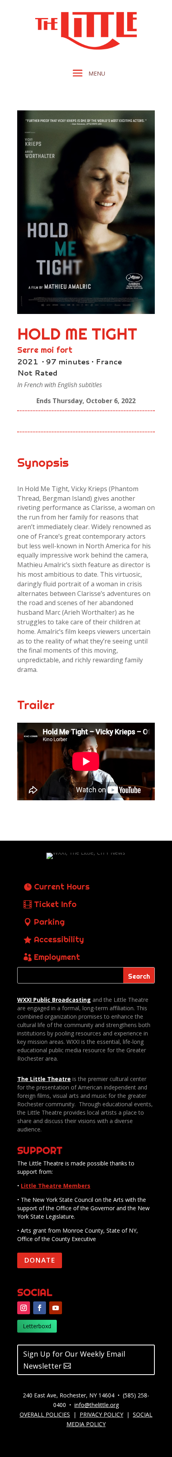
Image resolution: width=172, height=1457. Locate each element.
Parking (49, 922)
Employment (57, 957)
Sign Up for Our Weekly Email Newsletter (74, 1360)
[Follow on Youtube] (55, 1307)
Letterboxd (37, 1326)
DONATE (39, 1260)
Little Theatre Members (55, 1185)
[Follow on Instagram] (23, 1307)
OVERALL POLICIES (45, 1414)
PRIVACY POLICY (101, 1414)
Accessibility (59, 939)
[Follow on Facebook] (39, 1307)
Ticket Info (55, 904)
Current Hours (62, 886)
